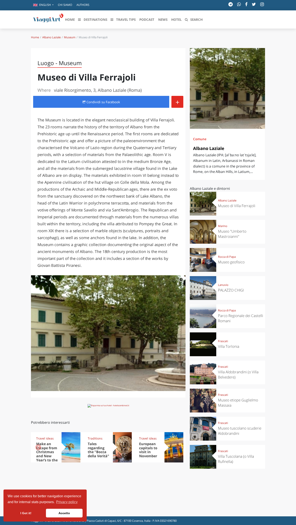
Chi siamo (65, 5)
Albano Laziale (51, 37)
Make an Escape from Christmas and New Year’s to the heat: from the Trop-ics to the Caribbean (47, 460)
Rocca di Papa (227, 257)
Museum (69, 37)
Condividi (103, 102)
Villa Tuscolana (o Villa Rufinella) (236, 459)
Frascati (223, 341)
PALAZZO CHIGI (231, 290)
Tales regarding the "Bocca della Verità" (98, 450)
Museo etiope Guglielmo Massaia (238, 403)
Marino (222, 226)
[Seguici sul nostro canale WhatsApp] (239, 4)
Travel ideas (45, 438)
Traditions (95, 438)
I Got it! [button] (25, 513)
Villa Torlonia (228, 346)
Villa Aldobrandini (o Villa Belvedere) (238, 374)
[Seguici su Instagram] (262, 4)
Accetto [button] (64, 513)
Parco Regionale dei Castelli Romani (240, 318)
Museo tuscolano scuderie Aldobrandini (239, 431)
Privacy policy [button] (67, 502)
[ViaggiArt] (48, 19)
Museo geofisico (231, 261)
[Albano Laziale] (227, 88)
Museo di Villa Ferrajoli (236, 205)
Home (35, 37)
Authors (82, 5)
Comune (200, 139)
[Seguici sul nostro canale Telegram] (230, 4)
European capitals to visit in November (148, 450)
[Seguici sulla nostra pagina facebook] (246, 4)
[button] (43, 5)
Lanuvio (223, 285)
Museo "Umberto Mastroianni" (232, 234)
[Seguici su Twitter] (254, 4)
